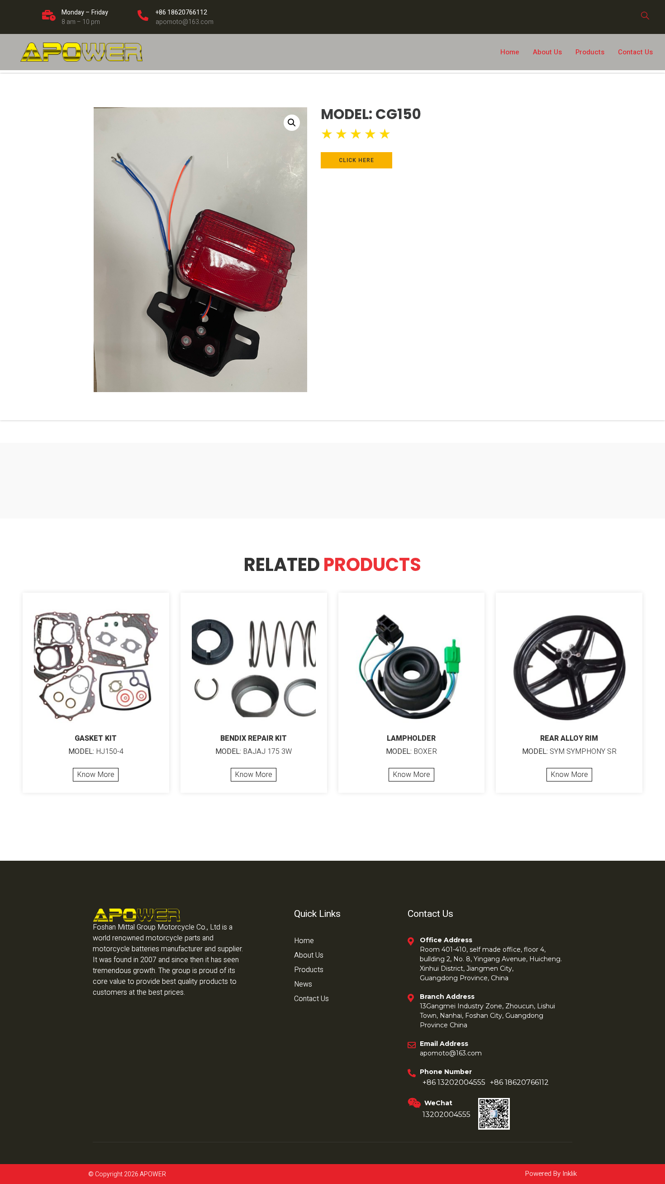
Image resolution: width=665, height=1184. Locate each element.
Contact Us (635, 52)
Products (589, 52)
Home (509, 52)
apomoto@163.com (185, 22)
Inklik (568, 1174)
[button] (292, 123)
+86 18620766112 (181, 12)
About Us (547, 52)
